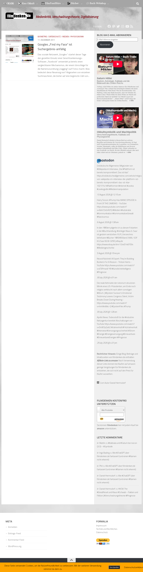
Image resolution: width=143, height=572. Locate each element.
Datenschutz (55, 36)
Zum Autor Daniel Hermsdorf (112, 382)
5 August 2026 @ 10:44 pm (108, 253)
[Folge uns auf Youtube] (127, 26)
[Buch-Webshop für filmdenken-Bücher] (97, 3)
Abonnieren (105, 44)
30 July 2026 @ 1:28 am (107, 311)
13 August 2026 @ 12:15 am (109, 194)
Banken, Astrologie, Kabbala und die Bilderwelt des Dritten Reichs (113, 82)
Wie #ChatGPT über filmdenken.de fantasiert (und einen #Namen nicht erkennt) (116, 456)
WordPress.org (14, 546)
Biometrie (42, 36)
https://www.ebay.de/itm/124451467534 (115, 244)
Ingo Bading (104, 452)
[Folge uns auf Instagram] (122, 26)
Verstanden (114, 567)
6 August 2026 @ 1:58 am (108, 222)
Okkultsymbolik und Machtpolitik (116, 132)
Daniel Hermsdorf (107, 475)
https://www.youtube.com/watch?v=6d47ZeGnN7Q (112, 208)
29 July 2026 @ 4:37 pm (107, 342)
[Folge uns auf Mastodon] (113, 26)
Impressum (101, 525)
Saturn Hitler (104, 78)
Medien (65, 36)
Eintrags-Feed (14, 533)
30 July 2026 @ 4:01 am (107, 277)
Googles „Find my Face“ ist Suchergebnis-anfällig (55, 46)
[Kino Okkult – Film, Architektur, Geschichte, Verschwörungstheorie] (28, 3)
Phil (101, 465)
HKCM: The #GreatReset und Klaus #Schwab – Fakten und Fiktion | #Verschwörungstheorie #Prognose (117, 492)
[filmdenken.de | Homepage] (19, 16)
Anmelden (12, 527)
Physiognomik (77, 36)
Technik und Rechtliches (106, 529)
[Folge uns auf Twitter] (118, 26)
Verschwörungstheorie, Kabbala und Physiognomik (113, 135)
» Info (131, 101)
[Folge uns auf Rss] (131, 26)
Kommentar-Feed (16, 539)
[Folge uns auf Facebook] (109, 26)
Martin (102, 443)
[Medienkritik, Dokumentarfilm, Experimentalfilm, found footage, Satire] (53, 3)
